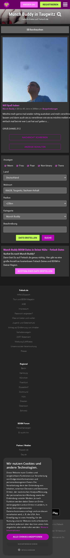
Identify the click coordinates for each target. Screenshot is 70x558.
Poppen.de (23, 450)
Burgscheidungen (50, 109)
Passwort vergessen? (24, 313)
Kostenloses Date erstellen (35, 271)
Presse (24, 351)
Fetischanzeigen (24, 428)
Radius (6, 197)
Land (6, 171)
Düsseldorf (23, 387)
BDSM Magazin (27, 299)
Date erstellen (28, 237)
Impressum (24, 309)
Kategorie (8, 210)
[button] (28, 549)
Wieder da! (29, 4)
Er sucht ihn (23, 432)
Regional (24, 364)
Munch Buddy (9, 109)
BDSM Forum (23, 423)
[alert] (27, 506)
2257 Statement (24, 337)
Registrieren (50, 4)
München (24, 378)
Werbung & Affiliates (23, 342)
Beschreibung (10, 223)
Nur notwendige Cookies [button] (27, 544)
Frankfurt (24, 382)
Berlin (23, 368)
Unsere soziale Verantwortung (24, 346)
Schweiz (23, 411)
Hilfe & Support (23, 295)
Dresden (23, 401)
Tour (15, 299)
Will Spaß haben (11, 105)
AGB (24, 304)
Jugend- (16, 323)
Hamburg (24, 373)
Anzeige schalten (35, 147)
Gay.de (24, 454)
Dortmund (23, 392)
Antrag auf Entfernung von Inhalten (23, 327)
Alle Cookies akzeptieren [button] (27, 536)
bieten (22, 318)
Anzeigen (8, 159)
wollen (32, 318)
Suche (48, 237)
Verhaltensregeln (23, 332)
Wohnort (7, 184)
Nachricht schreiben (35, 137)
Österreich (23, 406)
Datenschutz (29, 323)
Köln (24, 397)
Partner (19, 445)
